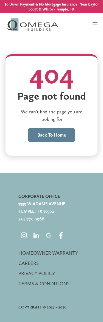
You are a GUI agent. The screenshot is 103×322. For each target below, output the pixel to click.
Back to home (51, 135)
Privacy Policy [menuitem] (36, 273)
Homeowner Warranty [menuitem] (48, 253)
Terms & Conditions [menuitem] (43, 283)
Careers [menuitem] (28, 263)
